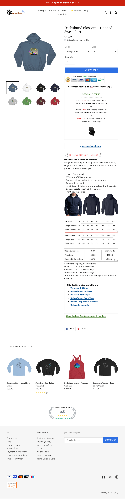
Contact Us (12, 438)
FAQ (9, 442)
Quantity (69, 57)
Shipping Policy (43, 442)
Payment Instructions (17, 452)
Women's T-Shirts (79, 288)
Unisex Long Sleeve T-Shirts (84, 301)
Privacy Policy (42, 452)
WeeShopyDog (112, 493)
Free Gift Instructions (17, 455)
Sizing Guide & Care (45, 459)
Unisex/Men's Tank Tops (82, 298)
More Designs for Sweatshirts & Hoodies (86, 316)
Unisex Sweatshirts (79, 305)
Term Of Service (43, 455)
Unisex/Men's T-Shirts (81, 291)
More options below (91, 146)
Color (67, 47)
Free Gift (81, 118)
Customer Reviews (45, 438)
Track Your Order (15, 459)
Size (94, 47)
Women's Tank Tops (80, 295)
